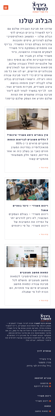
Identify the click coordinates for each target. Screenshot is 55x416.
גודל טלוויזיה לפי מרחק (39, 365)
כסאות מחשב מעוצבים (34, 272)
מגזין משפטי (44, 362)
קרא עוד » (43, 167)
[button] (5, 7)
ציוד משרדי (45, 359)
